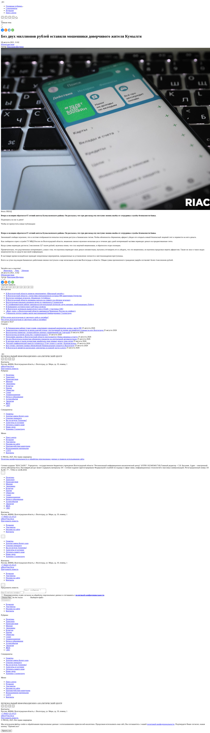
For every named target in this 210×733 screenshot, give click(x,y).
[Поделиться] (2, 27)
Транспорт (10, 377)
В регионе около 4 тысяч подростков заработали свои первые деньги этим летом (39, 341)
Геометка (9, 414)
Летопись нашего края (15, 425)
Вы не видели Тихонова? (16, 420)
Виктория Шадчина (15, 47)
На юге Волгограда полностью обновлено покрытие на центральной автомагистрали (41, 339)
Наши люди (11, 427)
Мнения (9, 381)
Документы (10, 442)
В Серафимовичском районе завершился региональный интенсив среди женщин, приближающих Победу (50, 304)
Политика (10, 375)
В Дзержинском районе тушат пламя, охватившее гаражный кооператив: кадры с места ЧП (44, 328)
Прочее (9, 388)
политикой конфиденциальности (160, 724)
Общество (10, 390)
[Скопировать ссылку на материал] (2, 25)
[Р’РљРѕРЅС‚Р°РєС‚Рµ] (2, 30)
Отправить (6, 600)
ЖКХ (8, 403)
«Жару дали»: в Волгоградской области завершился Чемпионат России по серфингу (41, 311)
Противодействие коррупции (18, 446)
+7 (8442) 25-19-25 (8, 517)
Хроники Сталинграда (15, 429)
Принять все (6, 731)
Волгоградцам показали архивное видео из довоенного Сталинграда (34, 302)
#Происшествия (7, 44)
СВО (8, 406)
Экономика (10, 384)
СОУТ (8, 451)
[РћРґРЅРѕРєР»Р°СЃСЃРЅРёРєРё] (5, 30)
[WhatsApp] (12, 30)
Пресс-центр (11, 13)
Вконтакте (8, 271)
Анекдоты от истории (15, 423)
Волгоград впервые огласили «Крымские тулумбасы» (28, 298)
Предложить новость (9, 369)
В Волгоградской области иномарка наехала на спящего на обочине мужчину (38, 300)
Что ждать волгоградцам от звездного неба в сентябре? (24, 320)
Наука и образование (14, 397)
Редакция (10, 10)
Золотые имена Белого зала (17, 416)
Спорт (8, 392)
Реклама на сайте (13, 444)
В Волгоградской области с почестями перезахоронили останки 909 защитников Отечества (44, 296)
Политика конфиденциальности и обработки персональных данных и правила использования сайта (42, 459)
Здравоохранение (13, 395)
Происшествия (12, 379)
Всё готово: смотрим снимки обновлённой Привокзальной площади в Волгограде (40, 346)
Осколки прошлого (14, 418)
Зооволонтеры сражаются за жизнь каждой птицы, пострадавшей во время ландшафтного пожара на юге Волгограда (55, 330)
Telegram (25, 271)
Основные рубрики (14, 6)
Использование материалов (17, 448)
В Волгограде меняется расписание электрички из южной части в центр (36, 348)
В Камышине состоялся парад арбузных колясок (26, 307)
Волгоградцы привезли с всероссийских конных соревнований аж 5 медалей (38, 332)
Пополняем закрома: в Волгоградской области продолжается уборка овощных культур (42, 337)
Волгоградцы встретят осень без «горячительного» (27, 335)
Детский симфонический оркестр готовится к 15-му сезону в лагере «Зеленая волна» (41, 343)
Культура (9, 386)
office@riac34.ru (7, 366)
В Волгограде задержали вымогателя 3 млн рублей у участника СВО (34, 309)
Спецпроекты (11, 8)
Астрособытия (12, 399)
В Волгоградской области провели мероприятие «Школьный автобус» (35, 293)
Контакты (10, 453)
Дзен (17, 271)
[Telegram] (9, 30)
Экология (10, 401)
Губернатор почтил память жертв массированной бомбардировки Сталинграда (38, 313)
